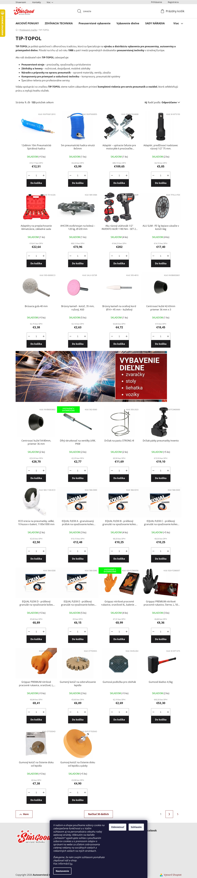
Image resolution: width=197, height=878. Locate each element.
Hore (26, 814)
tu (71, 863)
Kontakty (36, 2)
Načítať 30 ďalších (98, 814)
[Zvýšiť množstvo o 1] (43, 175)
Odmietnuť (117, 827)
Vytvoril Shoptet (173, 874)
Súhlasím (136, 827)
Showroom (21, 2)
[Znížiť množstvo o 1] (29, 175)
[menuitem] (27, 23)
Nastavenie (62, 871)
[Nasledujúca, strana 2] (169, 814)
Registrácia (173, 2)
